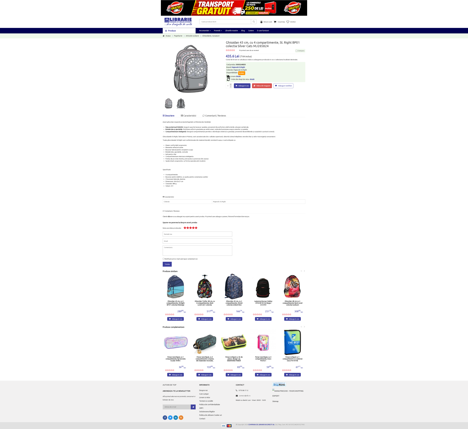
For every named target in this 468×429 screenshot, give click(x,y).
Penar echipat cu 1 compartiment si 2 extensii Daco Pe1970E (263, 359)
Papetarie (178, 36)
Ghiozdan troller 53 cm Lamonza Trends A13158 (292, 302)
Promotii (217, 31)
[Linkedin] (175, 417)
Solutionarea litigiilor (207, 412)
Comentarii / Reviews (215, 115)
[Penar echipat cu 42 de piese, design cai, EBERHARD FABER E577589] (205, 342)
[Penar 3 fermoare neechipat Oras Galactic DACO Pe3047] (292, 342)
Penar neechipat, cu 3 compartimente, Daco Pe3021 (234, 359)
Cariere (251, 31)
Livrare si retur (204, 397)
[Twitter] (170, 417)
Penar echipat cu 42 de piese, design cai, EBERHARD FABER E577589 (204, 359)
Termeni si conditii (206, 401)
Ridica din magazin (263, 86)
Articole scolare (192, 36)
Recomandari (204, 31)
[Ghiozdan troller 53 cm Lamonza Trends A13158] (292, 286)
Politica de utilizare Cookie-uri (210, 415)
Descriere (169, 115)
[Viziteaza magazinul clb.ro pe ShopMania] (279, 385)
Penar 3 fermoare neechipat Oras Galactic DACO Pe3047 (293, 359)
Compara (300, 51)
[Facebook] (165, 417)
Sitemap (275, 401)
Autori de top (169, 385)
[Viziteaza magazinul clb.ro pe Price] (288, 391)
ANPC (201, 408)
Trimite (167, 264)
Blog (243, 31)
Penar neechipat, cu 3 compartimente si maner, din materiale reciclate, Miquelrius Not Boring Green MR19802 (175, 359)
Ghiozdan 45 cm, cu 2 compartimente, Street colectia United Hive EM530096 (204, 303)
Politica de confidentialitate (209, 404)
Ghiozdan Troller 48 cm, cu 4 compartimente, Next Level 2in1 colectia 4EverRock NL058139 (176, 303)
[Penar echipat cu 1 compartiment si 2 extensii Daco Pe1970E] (263, 342)
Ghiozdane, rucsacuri (210, 36)
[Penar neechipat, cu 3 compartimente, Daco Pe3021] (234, 342)
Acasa (168, 36)
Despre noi (203, 390)
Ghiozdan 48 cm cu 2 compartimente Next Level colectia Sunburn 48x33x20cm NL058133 (263, 303)
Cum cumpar (204, 394)
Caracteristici (189, 115)
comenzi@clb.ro (244, 395)
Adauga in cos (243, 86)
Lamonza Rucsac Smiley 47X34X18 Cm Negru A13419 (234, 303)
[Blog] (181, 417)
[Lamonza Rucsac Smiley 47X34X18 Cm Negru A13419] (234, 286)
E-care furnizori (263, 31)
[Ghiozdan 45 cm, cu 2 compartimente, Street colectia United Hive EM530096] (205, 286)
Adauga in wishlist (285, 86)
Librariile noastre (231, 31)
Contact (202, 419)
